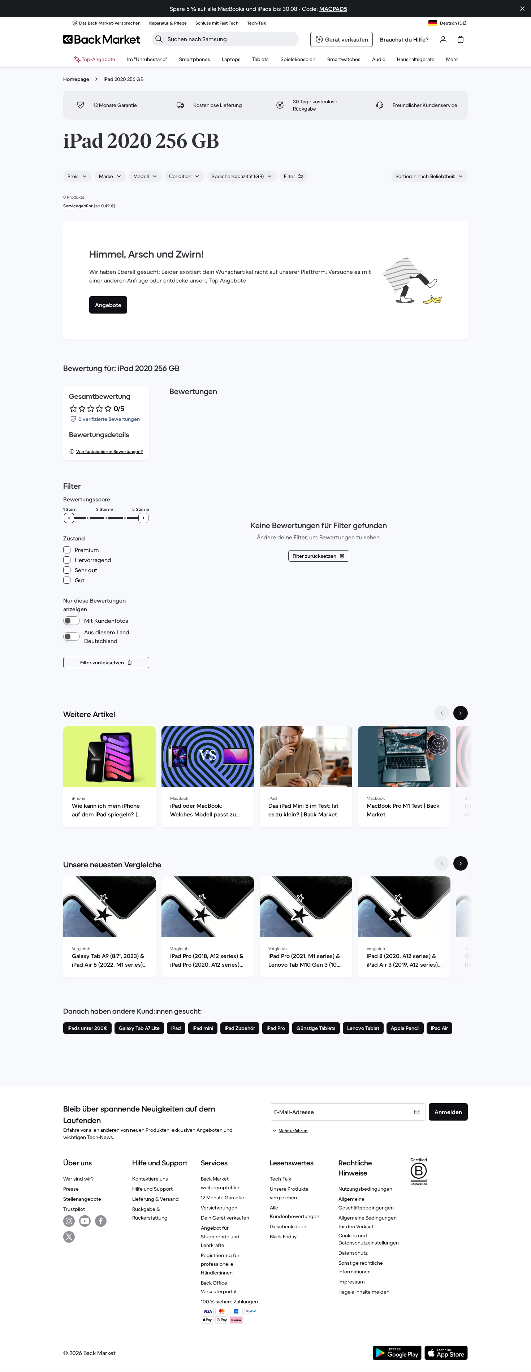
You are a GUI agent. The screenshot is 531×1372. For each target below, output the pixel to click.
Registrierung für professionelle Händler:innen (220, 1264)
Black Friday (283, 1236)
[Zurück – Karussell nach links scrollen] (442, 713)
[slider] (69, 518)
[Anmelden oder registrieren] (443, 39)
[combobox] (77, 176)
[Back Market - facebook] (101, 1221)
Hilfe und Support (152, 1189)
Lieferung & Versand (155, 1199)
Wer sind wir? (78, 1178)
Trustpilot (74, 1209)
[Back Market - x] (69, 1237)
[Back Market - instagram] (69, 1221)
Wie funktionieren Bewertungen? (109, 451)
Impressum (351, 1281)
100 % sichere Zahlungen (229, 1301)
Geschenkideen (288, 1226)
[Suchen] (159, 39)
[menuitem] (194, 59)
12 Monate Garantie (222, 1197)
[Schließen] (522, 8)
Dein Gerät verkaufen (225, 1217)
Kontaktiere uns (150, 1178)
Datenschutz (353, 1253)
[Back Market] (101, 39)
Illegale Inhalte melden (363, 1292)
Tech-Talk (280, 1178)
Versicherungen (219, 1207)
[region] (265, 778)
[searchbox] (231, 39)
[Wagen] (460, 39)
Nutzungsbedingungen (365, 1189)
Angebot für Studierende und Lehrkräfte (220, 1236)
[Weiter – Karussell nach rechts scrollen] (460, 713)
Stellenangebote (82, 1199)
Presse (71, 1189)
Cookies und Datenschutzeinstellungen (368, 1239)
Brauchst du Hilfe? (404, 39)
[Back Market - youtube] (85, 1221)
